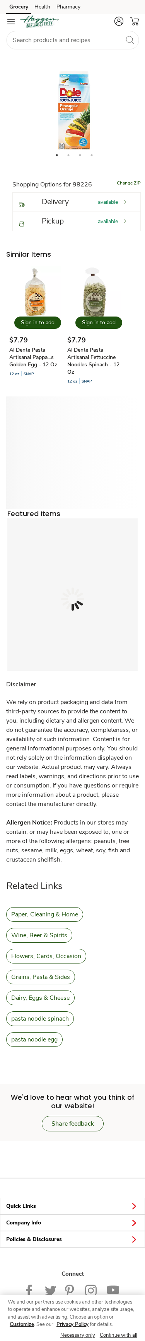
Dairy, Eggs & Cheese (40, 998)
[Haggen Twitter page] (50, 1289)
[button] (118, 21)
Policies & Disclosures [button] (34, 1239)
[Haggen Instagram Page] (91, 1289)
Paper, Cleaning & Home (44, 914)
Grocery (18, 6)
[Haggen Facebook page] (30, 1289)
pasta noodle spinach (40, 1018)
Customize (22, 1324)
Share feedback (72, 1123)
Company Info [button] (23, 1222)
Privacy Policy (72, 1324)
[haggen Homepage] (39, 21)
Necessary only (77, 1335)
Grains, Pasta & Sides (40, 977)
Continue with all (118, 1335)
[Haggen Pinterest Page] (70, 1289)
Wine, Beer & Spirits (39, 935)
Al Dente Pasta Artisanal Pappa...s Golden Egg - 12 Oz (33, 357)
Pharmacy (68, 6)
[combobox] (72, 40)
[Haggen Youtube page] (112, 1289)
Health (42, 6)
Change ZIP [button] (129, 183)
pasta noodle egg (34, 1039)
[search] (129, 39)
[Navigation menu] (11, 21)
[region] (72, 1318)
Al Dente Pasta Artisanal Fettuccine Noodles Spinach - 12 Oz (93, 361)
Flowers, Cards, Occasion (46, 956)
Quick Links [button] (21, 1206)
